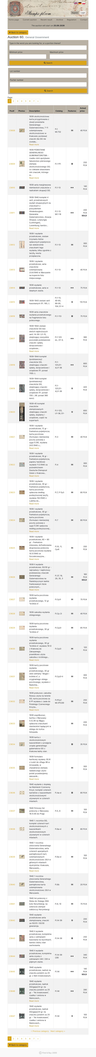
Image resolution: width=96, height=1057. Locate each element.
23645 (12, 971)
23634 (12, 744)
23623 (12, 492)
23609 (12, 164)
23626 (12, 577)
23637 (12, 811)
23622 (12, 464)
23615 (12, 302)
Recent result (46, 20)
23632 (12, 701)
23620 (12, 412)
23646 (12, 991)
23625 (12, 548)
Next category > (58, 1031)
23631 (12, 676)
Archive (59, 20)
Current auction (30, 20)
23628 (12, 613)
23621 (12, 437)
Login (83, 13)
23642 (12, 920)
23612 (12, 245)
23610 (12, 187)
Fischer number (16, 80)
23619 (12, 388)
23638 (12, 829)
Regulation (71, 20)
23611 (12, 213)
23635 (12, 768)
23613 (12, 269)
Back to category (19, 32)
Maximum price (56, 52)
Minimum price (15, 52)
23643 (12, 938)
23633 (12, 723)
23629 (12, 628)
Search (49, 63)
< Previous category (40, 1031)
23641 (12, 904)
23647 (12, 1016)
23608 (12, 130)
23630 (12, 649)
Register (75, 13)
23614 (12, 288)
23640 (12, 884)
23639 (12, 857)
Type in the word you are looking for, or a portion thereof (35, 43)
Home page (14, 20)
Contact (83, 20)
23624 (12, 520)
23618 (12, 365)
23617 (12, 338)
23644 (12, 956)
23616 (12, 316)
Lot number (15, 71)
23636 (12, 793)
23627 (12, 599)
